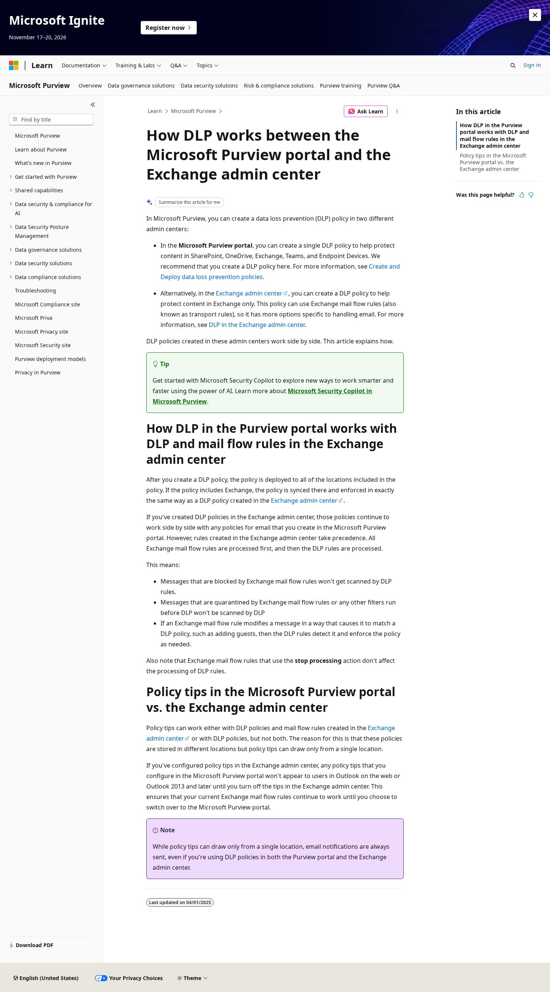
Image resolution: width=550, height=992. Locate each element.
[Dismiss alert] (535, 15)
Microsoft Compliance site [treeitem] (47, 304)
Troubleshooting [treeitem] (35, 290)
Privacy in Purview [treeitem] (37, 372)
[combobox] (51, 120)
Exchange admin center (249, 293)
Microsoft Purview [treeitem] (37, 135)
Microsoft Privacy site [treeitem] (41, 331)
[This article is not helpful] (530, 194)
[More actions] (397, 111)
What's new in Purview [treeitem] (43, 162)
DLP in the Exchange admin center (257, 325)
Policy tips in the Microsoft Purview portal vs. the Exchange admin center (493, 162)
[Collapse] (93, 105)
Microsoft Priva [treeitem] (33, 317)
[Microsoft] (14, 65)
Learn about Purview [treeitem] (41, 149)
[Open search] (512, 65)
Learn (155, 110)
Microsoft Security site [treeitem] (43, 345)
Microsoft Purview (193, 110)
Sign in (532, 64)
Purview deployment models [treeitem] (50, 358)
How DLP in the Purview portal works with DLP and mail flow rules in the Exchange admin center (494, 135)
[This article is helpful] (521, 194)
